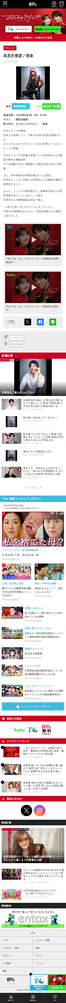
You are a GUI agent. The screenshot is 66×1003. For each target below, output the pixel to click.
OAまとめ (10, 48)
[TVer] (18, 29)
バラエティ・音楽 (11, 948)
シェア (40, 322)
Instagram (39, 810)
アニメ (39, 955)
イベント (40, 963)
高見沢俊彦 (16, 344)
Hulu (48, 106)
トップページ (11, 984)
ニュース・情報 (43, 940)
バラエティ (16, 338)
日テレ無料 (46, 730)
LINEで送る (52, 322)
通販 (5, 971)
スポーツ (7, 955)
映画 (38, 948)
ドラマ (6, 940)
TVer (17, 106)
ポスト (27, 322)
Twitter (26, 810)
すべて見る (31, 487)
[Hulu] (47, 29)
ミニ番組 (7, 963)
